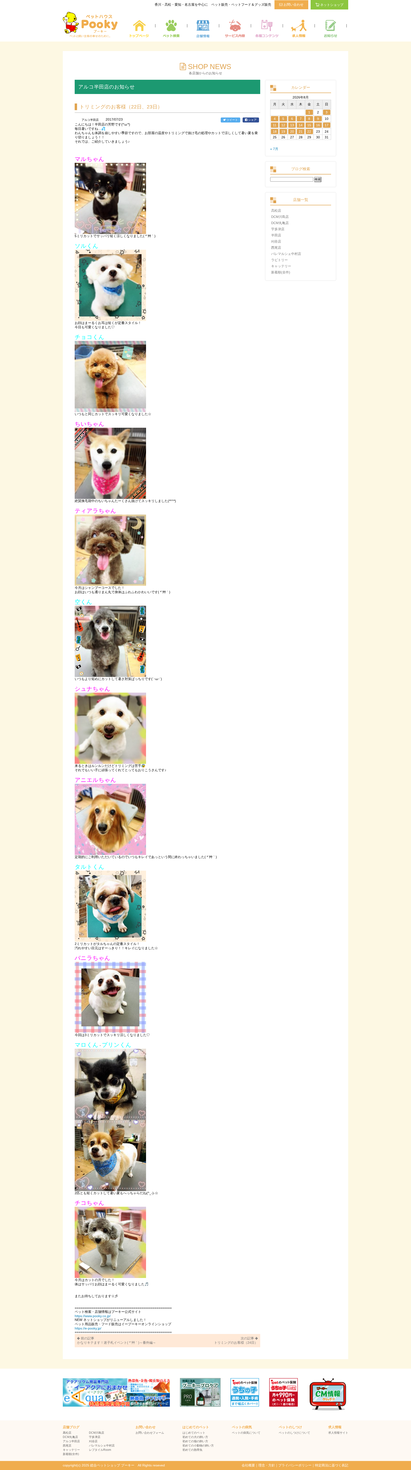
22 (309, 131)
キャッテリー (281, 266)
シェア (252, 120)
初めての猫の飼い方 (195, 1441)
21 (301, 131)
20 (292, 131)
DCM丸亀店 (280, 223)
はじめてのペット (193, 1432)
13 (292, 125)
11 (274, 125)
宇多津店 (277, 229)
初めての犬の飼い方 (195, 1437)
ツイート (232, 120)
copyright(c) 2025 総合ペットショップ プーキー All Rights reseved (114, 1465)
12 (283, 125)
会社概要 (248, 1465)
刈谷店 (276, 241)
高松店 (276, 210)
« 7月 (274, 149)
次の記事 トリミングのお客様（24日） (236, 1340)
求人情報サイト (338, 1432)
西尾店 (276, 247)
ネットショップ (331, 5)
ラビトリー (279, 260)
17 (326, 125)
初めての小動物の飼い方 (198, 1445)
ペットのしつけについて (294, 1432)
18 (275, 131)
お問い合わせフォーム (150, 1432)
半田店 (276, 235)
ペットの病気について (246, 1432)
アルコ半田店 (71, 1441)
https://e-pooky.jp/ (88, 1328)
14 (301, 125)
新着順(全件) (280, 272)
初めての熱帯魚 (192, 1449)
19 (283, 131)
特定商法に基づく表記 (331, 1465)
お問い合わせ (293, 4)
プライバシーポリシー (295, 1465)
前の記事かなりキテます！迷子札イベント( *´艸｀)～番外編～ (116, 1340)
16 (318, 125)
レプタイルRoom (100, 1449)
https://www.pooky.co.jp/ (93, 1316)
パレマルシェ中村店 (286, 254)
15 (309, 125)
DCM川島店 (280, 217)
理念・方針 (266, 1465)
